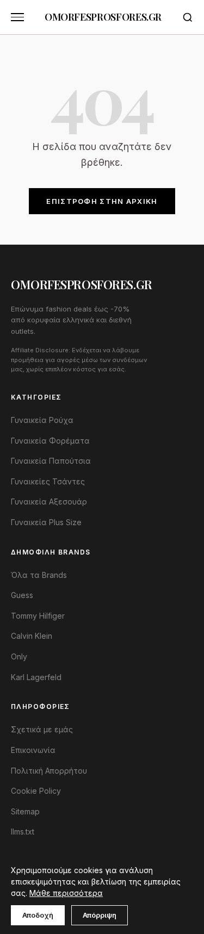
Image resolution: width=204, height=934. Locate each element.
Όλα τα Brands (39, 575)
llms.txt (22, 831)
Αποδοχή (37, 915)
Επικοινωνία (33, 750)
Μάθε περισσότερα (66, 893)
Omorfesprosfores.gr (103, 16)
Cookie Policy (36, 790)
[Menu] (17, 17)
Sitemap (25, 811)
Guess (22, 595)
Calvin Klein (31, 635)
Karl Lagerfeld (36, 677)
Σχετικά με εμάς (42, 729)
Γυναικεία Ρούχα (42, 420)
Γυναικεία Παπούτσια (51, 460)
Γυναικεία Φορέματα (50, 440)
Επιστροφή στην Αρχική (101, 201)
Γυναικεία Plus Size (46, 522)
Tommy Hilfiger (38, 615)
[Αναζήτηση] (187, 17)
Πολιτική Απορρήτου (49, 770)
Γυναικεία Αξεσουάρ (49, 501)
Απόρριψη (99, 915)
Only (19, 656)
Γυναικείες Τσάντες (48, 481)
